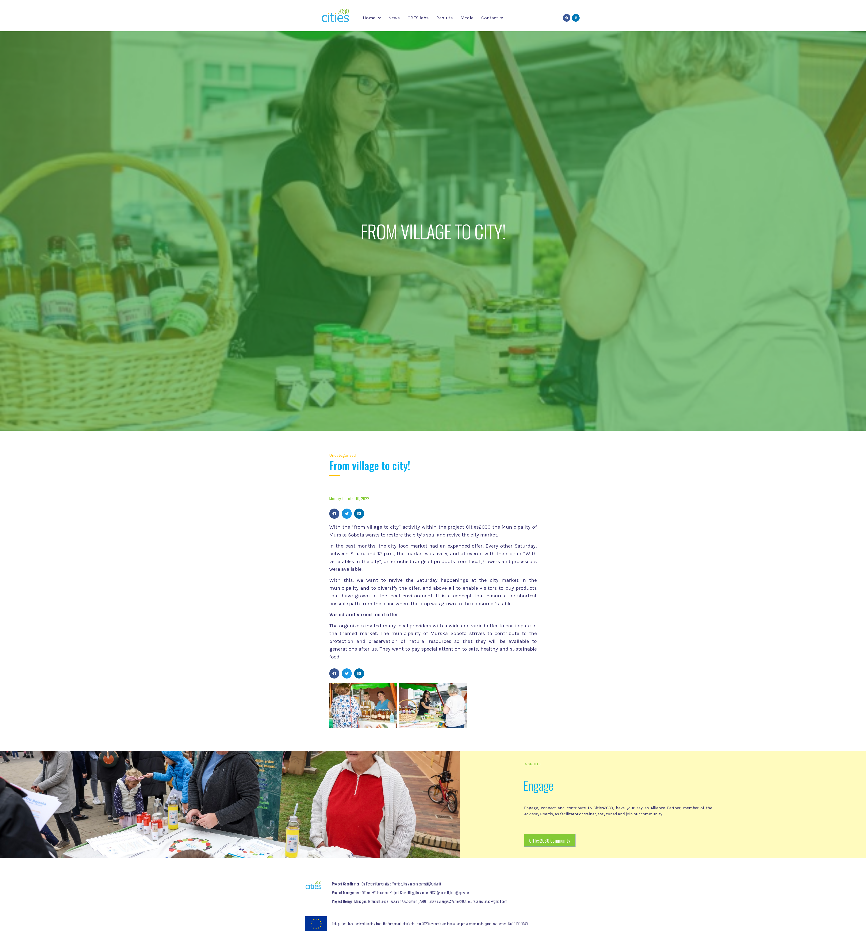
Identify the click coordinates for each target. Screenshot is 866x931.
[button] (334, 514)
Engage (538, 785)
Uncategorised (342, 455)
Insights (532, 764)
